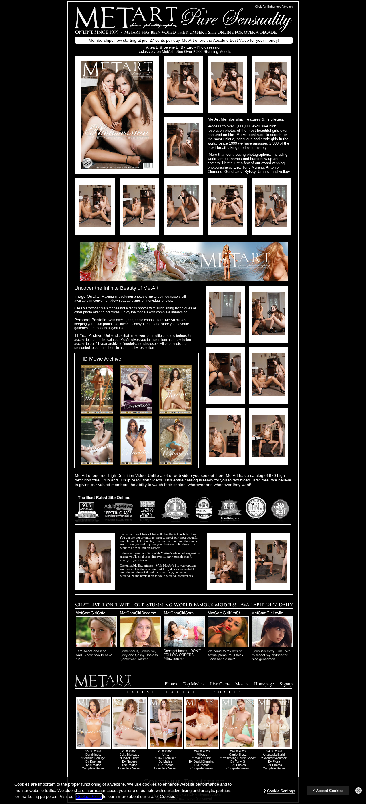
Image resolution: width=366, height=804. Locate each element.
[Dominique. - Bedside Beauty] (93, 747)
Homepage (264, 683)
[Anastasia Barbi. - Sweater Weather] (274, 747)
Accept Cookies (329, 791)
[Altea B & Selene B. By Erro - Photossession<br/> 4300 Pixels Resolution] (183, 103)
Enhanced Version (280, 6)
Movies (241, 683)
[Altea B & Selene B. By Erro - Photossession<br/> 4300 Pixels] (117, 167)
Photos (171, 683)
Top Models (193, 683)
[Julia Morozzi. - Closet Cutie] (129, 747)
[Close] (358, 790)
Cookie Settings (281, 791)
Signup (286, 683)
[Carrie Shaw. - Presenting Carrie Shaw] (238, 747)
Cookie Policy (89, 796)
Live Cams (220, 683)
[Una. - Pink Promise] (165, 747)
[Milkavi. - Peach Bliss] (201, 747)
